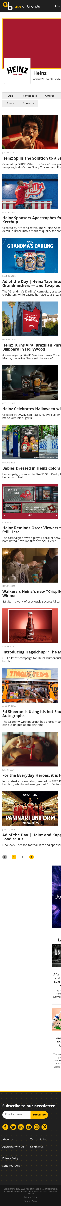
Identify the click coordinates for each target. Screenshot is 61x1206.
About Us (8, 1140)
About (10, 104)
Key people (30, 96)
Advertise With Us (13, 1147)
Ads (57, 6)
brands (27, 6)
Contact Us (36, 1147)
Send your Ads (11, 1166)
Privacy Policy (10, 1158)
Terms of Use (38, 1140)
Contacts (28, 104)
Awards (49, 96)
